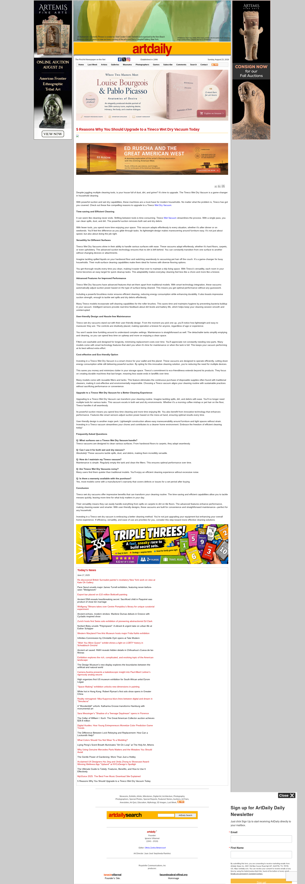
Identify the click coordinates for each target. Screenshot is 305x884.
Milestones (147, 796)
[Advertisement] (191, 591)
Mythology (151, 802)
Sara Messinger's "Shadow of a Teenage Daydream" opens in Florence (113, 713)
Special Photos (135, 799)
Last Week (92, 65)
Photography (178, 796)
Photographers (142, 65)
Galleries (115, 65)
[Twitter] (124, 61)
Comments (181, 65)
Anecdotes (124, 802)
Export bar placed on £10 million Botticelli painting (102, 594)
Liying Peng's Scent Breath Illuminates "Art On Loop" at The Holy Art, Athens (115, 745)
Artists (104, 65)
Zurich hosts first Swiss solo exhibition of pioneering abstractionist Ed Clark (114, 621)
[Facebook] (120, 61)
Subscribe (168, 65)
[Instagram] (128, 61)
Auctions (177, 799)
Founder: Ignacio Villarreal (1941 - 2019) (152, 838)
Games (156, 65)
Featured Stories (165, 799)
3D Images (161, 802)
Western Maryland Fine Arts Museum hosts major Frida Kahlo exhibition (113, 633)
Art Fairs (185, 799)
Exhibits (132, 796)
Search (193, 65)
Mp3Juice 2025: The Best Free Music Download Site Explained (109, 776)
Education (142, 802)
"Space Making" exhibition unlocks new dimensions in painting (108, 686)
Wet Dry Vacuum (163, 205)
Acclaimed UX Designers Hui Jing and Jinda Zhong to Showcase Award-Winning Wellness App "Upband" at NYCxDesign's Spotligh (113, 762)
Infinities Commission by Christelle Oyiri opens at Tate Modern (108, 638)
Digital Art (157, 796)
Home (81, 65)
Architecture (167, 796)
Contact (204, 65)
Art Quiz (133, 802)
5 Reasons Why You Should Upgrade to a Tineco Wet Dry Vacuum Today (114, 781)
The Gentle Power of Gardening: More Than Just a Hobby (106, 757)
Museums (127, 65)
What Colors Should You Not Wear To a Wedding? (102, 740)
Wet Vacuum (170, 218)
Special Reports (150, 799)
